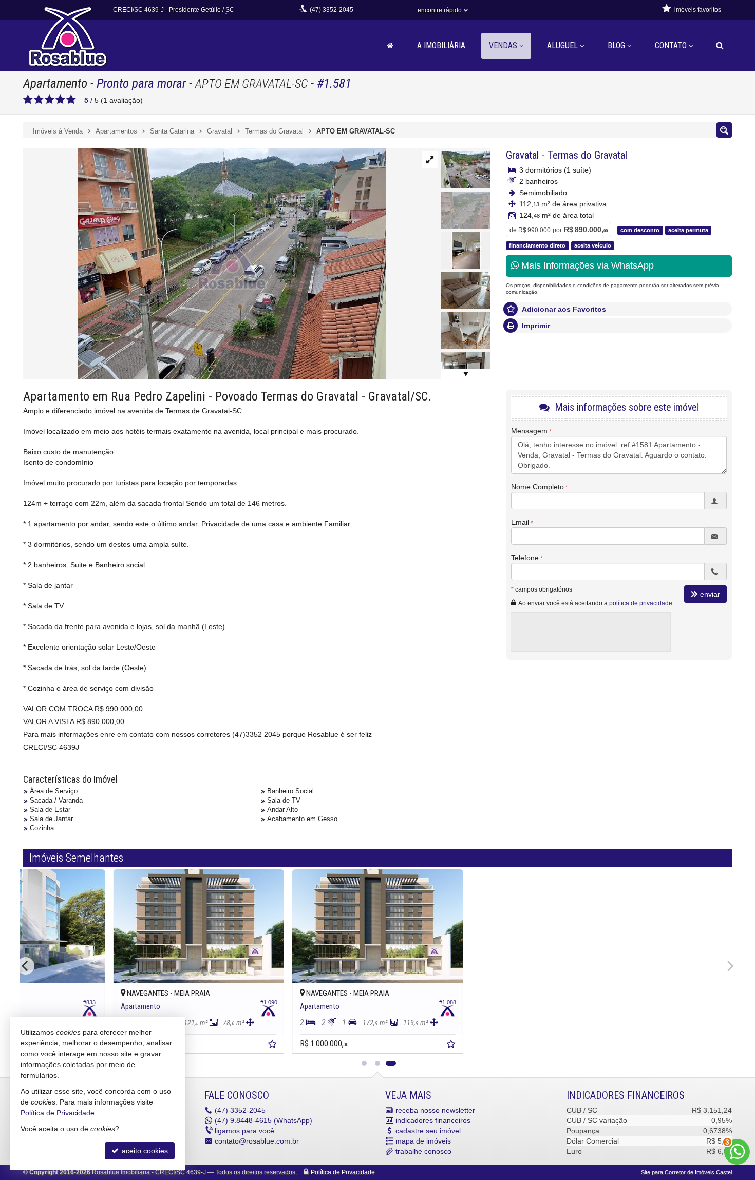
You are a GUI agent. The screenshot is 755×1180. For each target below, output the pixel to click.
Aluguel (562, 45)
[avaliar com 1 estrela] (28, 99)
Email (520, 522)
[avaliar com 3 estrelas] (49, 99)
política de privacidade (640, 603)
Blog (616, 45)
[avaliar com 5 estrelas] (71, 99)
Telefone (525, 558)
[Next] (729, 966)
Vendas (503, 45)
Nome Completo (537, 487)
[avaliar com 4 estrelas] (60, 99)
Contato (671, 45)
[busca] (719, 46)
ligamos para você (244, 1131)
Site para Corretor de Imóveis (686, 1172)
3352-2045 (331, 9)
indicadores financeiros (432, 1120)
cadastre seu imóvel (428, 1131)
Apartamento (55, 83)
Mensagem (529, 431)
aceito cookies (144, 1151)
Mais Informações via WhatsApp (586, 265)
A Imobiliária (441, 45)
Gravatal (522, 155)
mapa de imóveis (423, 1141)
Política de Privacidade (343, 1172)
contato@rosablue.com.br (257, 1141)
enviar (710, 594)
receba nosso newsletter (435, 1110)
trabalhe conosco (423, 1151)
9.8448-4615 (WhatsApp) (263, 1120)
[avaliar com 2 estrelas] (39, 99)
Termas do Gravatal (587, 155)
